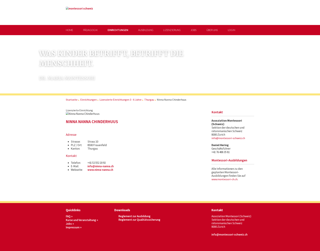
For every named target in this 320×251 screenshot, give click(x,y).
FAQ (68, 216)
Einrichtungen (118, 29)
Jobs (193, 29)
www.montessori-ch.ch (225, 179)
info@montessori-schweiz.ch (228, 138)
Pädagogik (90, 29)
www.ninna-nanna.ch (100, 170)
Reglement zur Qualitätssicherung (139, 220)
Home (69, 29)
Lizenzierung (172, 29)
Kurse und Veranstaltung (81, 220)
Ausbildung (145, 29)
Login (231, 29)
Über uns (212, 29)
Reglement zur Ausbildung (134, 216)
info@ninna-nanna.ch (101, 166)
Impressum (73, 227)
